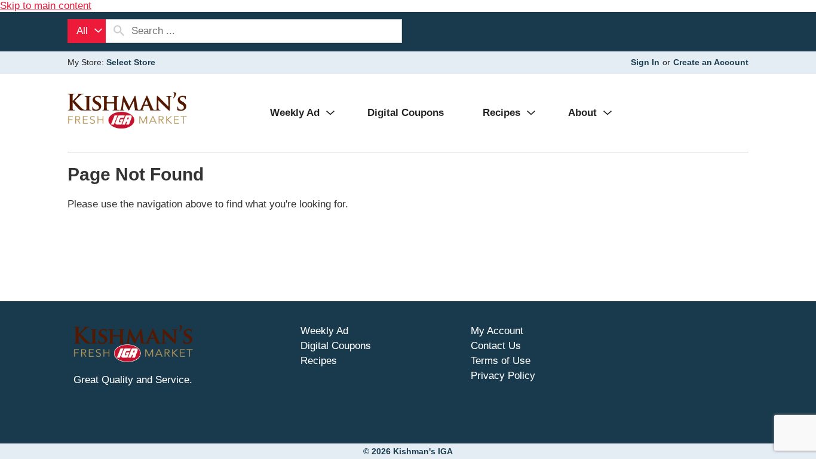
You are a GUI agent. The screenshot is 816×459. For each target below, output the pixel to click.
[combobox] (87, 31)
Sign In (645, 62)
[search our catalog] (119, 31)
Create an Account (710, 62)
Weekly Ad (324, 330)
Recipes (318, 360)
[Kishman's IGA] (127, 110)
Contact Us (496, 345)
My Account (497, 330)
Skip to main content (45, 5)
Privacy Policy (503, 375)
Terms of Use (500, 360)
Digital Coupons (335, 345)
